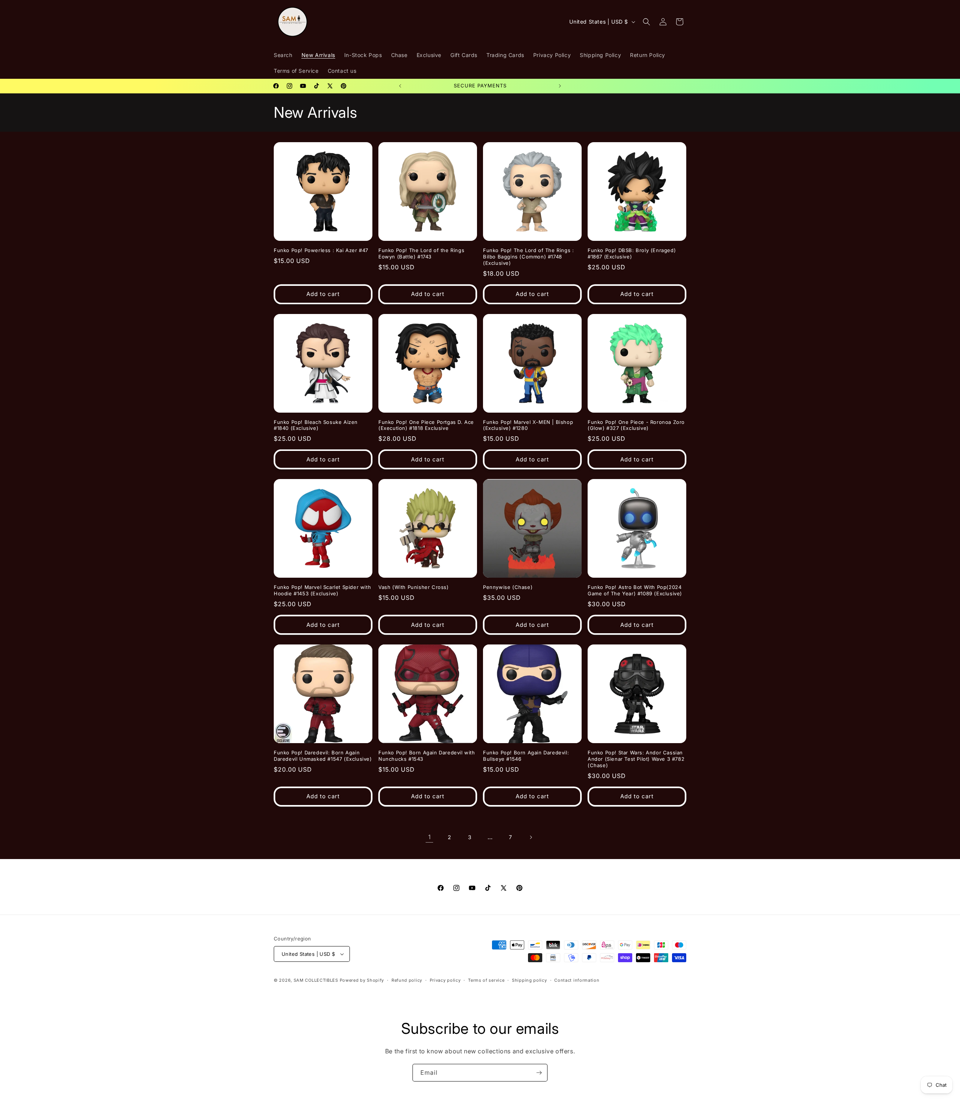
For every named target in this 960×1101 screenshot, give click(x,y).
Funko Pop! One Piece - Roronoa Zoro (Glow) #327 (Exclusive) (636, 425)
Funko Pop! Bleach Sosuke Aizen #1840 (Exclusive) (316, 425)
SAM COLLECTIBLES (316, 980)
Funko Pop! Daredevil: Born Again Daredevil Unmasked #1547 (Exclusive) (323, 756)
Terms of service (486, 980)
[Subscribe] (539, 1072)
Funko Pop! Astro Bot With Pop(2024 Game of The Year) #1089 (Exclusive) (635, 590)
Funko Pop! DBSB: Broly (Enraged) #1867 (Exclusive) (632, 253)
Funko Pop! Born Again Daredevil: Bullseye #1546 (526, 756)
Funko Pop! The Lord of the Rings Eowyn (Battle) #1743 (421, 253)
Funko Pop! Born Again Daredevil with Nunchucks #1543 (426, 756)
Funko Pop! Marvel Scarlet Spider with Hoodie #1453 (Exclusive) (322, 590)
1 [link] (429, 837)
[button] (646, 22)
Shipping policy (529, 980)
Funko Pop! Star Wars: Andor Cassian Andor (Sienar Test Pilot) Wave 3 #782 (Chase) (636, 759)
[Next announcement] (560, 86)
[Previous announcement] (400, 86)
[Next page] (530, 837)
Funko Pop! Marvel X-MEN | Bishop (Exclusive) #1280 (528, 425)
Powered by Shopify (362, 980)
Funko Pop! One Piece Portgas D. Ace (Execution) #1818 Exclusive (426, 425)
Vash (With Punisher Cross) (413, 587)
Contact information (576, 980)
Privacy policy (445, 980)
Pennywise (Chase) (507, 587)
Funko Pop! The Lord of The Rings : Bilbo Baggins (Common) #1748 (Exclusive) (528, 256)
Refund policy (407, 980)
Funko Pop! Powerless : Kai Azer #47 (321, 250)
